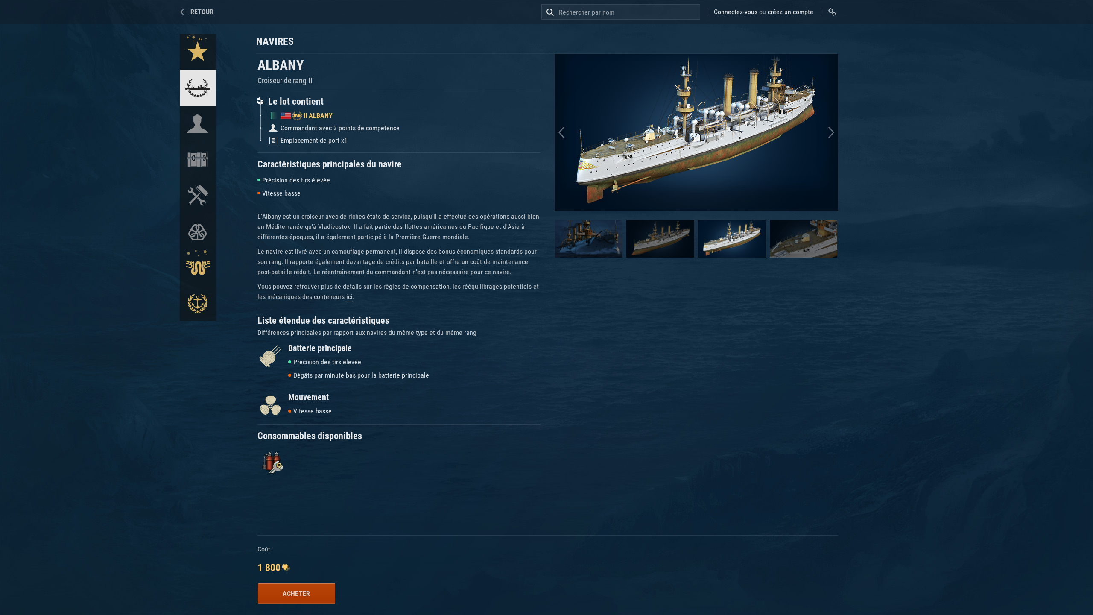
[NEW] (198, 52)
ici (349, 297)
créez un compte (790, 12)
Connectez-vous (735, 12)
